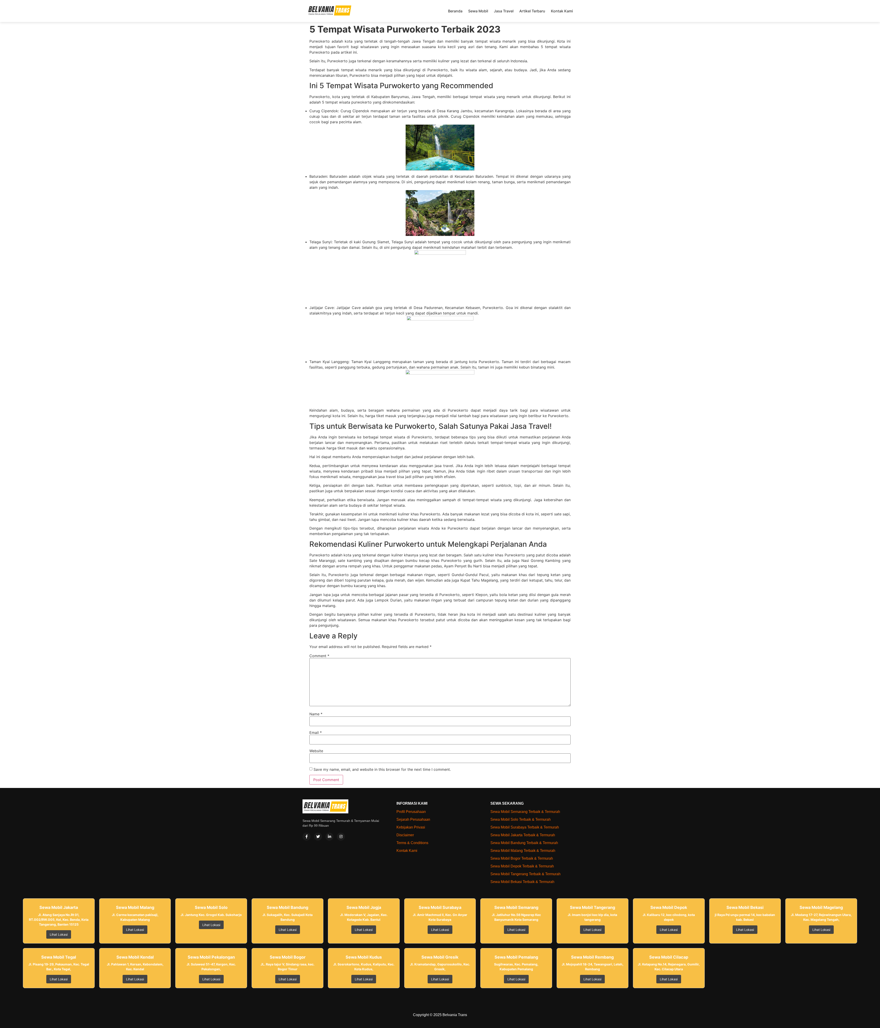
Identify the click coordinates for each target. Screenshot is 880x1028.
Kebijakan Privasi (410, 827)
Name (315, 714)
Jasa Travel (504, 11)
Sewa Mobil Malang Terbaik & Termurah (522, 851)
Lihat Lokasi (59, 934)
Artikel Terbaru (532, 11)
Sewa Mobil (478, 11)
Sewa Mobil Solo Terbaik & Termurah (520, 819)
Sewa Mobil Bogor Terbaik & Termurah (521, 858)
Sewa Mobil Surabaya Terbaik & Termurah (524, 827)
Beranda (455, 11)
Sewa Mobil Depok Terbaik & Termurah (522, 866)
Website (316, 751)
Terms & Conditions (412, 843)
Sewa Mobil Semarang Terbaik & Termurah (525, 812)
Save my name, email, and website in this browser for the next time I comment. (382, 769)
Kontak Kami (562, 11)
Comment (319, 656)
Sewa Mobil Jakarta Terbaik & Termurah (522, 835)
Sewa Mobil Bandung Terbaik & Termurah (524, 843)
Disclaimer (405, 835)
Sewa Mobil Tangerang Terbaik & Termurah (525, 874)
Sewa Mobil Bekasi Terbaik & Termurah (522, 882)
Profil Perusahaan (411, 812)
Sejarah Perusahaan (413, 819)
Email (315, 732)
